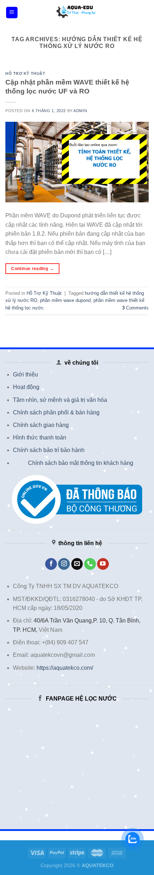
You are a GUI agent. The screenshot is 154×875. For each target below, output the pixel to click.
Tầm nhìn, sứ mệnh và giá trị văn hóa (60, 400)
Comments (135, 308)
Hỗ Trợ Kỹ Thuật (25, 73)
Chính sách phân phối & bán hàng (56, 412)
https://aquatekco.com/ (65, 668)
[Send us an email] (77, 564)
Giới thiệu (25, 374)
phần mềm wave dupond (65, 300)
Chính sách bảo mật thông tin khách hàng (80, 463)
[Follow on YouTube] (103, 564)
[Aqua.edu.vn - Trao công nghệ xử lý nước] (77, 12)
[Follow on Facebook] (51, 564)
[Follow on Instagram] (64, 564)
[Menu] (12, 13)
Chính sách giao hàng (41, 425)
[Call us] (90, 564)
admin (80, 111)
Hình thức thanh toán (39, 437)
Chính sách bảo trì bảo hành (49, 450)
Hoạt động (26, 387)
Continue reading (32, 268)
